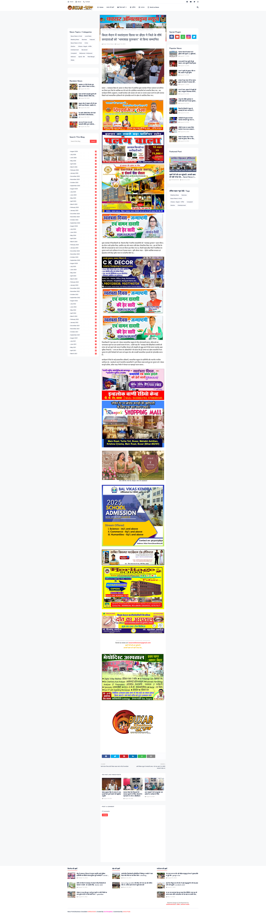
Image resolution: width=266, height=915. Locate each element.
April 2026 (83, 164)
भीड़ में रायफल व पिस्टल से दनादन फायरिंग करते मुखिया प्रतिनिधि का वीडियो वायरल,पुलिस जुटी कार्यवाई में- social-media (92, 874)
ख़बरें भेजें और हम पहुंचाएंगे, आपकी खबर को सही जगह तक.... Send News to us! (182, 175)
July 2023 (83, 266)
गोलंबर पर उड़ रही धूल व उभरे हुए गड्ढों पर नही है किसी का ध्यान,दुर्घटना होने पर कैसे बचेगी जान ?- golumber (92, 893)
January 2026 (83, 173)
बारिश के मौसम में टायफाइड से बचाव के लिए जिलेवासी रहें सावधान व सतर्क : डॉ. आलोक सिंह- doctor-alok (91, 884)
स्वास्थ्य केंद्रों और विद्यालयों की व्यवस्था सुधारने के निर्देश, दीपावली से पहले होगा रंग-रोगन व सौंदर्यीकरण (132, 794)
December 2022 (83, 288)
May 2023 (83, 272)
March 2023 (83, 279)
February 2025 (83, 207)
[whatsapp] (183, 37)
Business (84, 39)
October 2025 (83, 182)
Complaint (74, 53)
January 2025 (83, 210)
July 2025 (83, 192)
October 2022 (83, 294)
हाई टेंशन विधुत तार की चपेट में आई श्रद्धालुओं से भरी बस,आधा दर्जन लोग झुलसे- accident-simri (182, 884)
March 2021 (83, 353)
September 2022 (83, 297)
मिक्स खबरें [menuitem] (122, 7)
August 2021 (83, 338)
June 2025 (83, 195)
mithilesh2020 (171, 904)
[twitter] (194, 2)
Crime (86, 43)
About (79, 1)
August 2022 (83, 300)
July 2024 (83, 229)
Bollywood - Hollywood (85, 53)
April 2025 (83, 201)
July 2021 (83, 341)
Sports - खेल (81, 56)
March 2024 (83, 241)
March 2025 (83, 204)
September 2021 (83, 335)
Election (73, 46)
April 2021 (83, 350)
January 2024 (83, 248)
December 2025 (83, 176)
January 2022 (83, 322)
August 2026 (83, 151)
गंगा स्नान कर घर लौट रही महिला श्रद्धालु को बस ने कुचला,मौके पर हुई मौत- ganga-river (182, 874)
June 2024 (83, 232)
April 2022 (83, 313)
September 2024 (83, 223)
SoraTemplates (108, 911)
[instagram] (197, 2)
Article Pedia (185, 904)
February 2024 (83, 244)
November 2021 (83, 328)
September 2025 (83, 185)
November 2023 (83, 254)
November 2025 (83, 179)
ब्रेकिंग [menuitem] (133, 7)
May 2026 (83, 161)
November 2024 (83, 217)
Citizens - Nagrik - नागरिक (85, 46)
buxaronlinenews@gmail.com (140, 643)
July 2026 (83, 154)
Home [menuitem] (101, 7)
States (72, 60)
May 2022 (83, 310)
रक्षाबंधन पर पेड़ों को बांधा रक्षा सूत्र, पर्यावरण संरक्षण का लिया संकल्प (86, 85)
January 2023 (83, 285)
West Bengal (91, 56)
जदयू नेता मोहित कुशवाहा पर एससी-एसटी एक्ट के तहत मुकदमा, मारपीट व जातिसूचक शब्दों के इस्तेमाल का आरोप (187, 100)
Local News (88, 36)
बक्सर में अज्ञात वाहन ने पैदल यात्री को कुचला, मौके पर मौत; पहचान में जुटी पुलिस (186, 138)
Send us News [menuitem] (154, 7)
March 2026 (83, 167)
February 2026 (83, 170)
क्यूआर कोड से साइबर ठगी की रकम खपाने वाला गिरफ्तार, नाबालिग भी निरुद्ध (88, 104)
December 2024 (83, 213)
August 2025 (83, 189)
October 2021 (83, 332)
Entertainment (75, 50)
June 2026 (83, 157)
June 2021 (83, 344)
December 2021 (83, 325)
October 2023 (83, 257)
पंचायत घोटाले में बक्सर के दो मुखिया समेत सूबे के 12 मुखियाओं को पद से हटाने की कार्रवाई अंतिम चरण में (186, 53)
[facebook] (187, 2)
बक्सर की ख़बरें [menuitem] (110, 7)
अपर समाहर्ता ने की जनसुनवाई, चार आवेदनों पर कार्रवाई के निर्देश (154, 793)
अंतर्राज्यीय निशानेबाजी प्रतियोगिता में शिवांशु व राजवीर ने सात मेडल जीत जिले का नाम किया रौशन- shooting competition (137, 874)
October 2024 (83, 220)
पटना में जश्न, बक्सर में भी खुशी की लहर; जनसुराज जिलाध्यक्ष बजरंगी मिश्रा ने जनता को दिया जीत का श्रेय (187, 90)
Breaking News (75, 39)
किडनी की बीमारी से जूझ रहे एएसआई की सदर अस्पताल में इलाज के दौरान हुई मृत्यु (185, 109)
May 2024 (83, 235)
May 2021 (83, 347)
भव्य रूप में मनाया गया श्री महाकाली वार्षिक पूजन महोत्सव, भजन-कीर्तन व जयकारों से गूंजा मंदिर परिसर (87, 123)
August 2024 (83, 226)
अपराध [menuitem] (142, 7)
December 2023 (83, 251)
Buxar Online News (108, 44)
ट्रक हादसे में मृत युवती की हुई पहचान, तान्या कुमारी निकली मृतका (187, 62)
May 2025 (83, 198)
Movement (84, 50)
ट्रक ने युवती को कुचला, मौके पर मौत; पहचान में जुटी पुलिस (186, 72)
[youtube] (190, 2)
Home (71, 1)
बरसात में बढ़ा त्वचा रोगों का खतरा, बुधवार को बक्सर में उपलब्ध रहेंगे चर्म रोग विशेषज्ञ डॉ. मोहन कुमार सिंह (187, 81)
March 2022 (83, 316)
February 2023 (83, 282)
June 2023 (83, 269)
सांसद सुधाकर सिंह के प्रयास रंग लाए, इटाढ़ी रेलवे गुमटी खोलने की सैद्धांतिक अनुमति (111, 794)
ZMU (178, 904)
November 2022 (83, 291)
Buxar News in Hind (76, 43)
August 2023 (83, 263)
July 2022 (83, 304)
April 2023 (83, 276)
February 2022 (83, 319)
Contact (87, 1)
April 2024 (83, 238)
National (73, 56)
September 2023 (83, 260)
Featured (92, 39)
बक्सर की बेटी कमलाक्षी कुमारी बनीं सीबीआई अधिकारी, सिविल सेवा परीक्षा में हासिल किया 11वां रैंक (87, 95)
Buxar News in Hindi (76, 36)
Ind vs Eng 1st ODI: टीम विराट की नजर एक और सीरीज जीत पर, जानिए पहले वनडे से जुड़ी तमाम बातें (136, 884)
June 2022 (83, 307)
